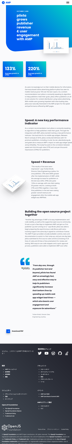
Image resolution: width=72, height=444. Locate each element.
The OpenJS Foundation (12, 408)
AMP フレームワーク (11, 369)
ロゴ (42, 408)
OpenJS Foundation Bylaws (13, 411)
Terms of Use (41, 429)
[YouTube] (46, 353)
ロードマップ (8, 399)
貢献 (6, 396)
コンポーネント (45, 374)
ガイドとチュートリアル (47, 372)
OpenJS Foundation (9, 434)
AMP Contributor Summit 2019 (50, 396)
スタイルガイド (45, 406)
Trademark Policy (10, 413)
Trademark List (9, 416)
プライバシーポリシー (53, 429)
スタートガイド (45, 369)
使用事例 (7, 372)
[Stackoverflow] (67, 353)
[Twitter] (40, 353)
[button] (67, 2)
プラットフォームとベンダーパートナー (16, 394)
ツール (42, 382)
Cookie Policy (65, 429)
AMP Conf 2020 (45, 394)
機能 (6, 377)
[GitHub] (60, 353)
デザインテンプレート (47, 379)
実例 (42, 377)
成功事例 (7, 374)
